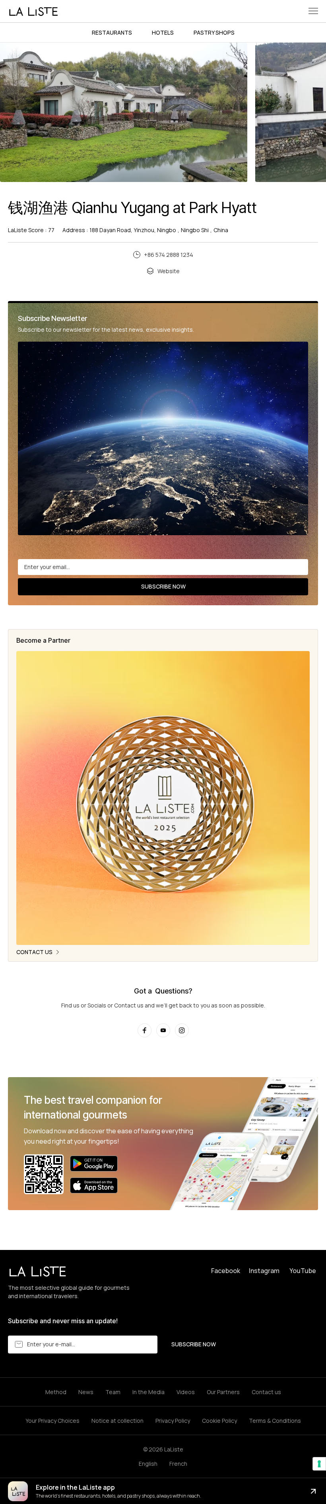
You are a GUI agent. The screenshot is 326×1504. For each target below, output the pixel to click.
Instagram (264, 1270)
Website (168, 271)
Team (112, 1392)
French (178, 1463)
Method (55, 1392)
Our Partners (223, 1392)
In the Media (148, 1392)
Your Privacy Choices (52, 1420)
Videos (186, 1392)
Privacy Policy (172, 1420)
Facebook (225, 1270)
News (85, 1392)
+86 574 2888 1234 (168, 254)
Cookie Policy (219, 1420)
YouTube (302, 1270)
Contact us (266, 1392)
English (148, 1463)
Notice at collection (117, 1420)
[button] (313, 11)
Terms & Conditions (275, 1420)
